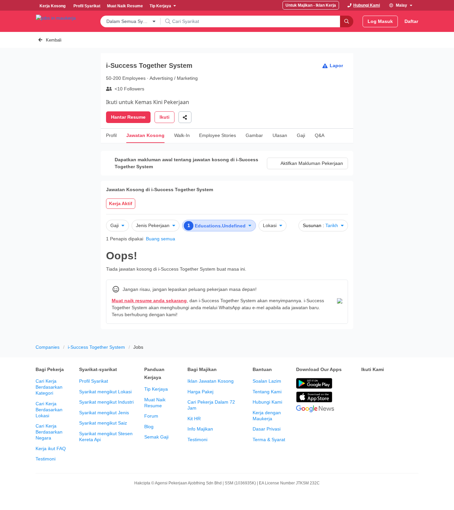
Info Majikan (200, 429)
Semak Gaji (156, 437)
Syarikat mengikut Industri (106, 402)
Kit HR (194, 418)
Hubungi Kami (267, 402)
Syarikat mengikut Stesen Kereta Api (106, 436)
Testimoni (46, 458)
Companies (47, 347)
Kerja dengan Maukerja (267, 415)
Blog (149, 426)
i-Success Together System (96, 347)
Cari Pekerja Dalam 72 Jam (211, 405)
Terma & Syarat (269, 439)
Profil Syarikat (93, 381)
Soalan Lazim (267, 381)
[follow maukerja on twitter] (380, 384)
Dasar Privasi (267, 429)
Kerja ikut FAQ (51, 448)
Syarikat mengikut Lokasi (105, 391)
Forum (151, 416)
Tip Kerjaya (156, 389)
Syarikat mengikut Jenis (104, 412)
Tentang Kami (267, 391)
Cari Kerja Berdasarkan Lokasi (49, 409)
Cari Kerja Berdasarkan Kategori (49, 387)
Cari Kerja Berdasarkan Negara (49, 432)
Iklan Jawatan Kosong (210, 381)
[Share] (184, 117)
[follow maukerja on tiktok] (380, 400)
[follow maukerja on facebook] (365, 384)
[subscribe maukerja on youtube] (394, 384)
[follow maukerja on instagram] (409, 384)
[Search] (346, 21)
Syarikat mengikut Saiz (103, 423)
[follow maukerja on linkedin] (365, 400)
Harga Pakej (200, 391)
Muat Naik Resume (155, 402)
